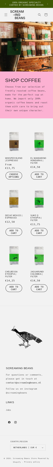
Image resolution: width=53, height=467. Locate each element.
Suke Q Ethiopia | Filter (36, 217)
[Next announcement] (47, 4)
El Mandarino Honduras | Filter (38, 160)
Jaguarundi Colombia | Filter (37, 274)
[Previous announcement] (5, 4)
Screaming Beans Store (25, 458)
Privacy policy (32, 462)
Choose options (14, 175)
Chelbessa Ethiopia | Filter (11, 274)
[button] (6, 15)
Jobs (8, 410)
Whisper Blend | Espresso (13, 159)
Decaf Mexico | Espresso (13, 216)
